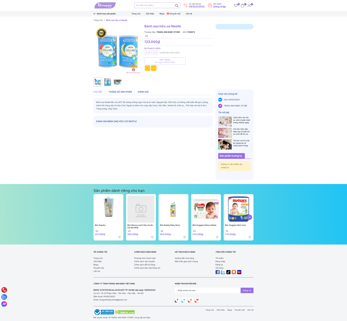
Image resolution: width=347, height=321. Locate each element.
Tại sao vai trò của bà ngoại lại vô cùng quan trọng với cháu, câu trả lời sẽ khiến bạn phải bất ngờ (242, 143)
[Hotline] (4, 290)
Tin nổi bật (223, 112)
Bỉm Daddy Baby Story (170, 225)
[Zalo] (4, 297)
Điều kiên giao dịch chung (186, 261)
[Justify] (177, 5)
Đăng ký (219, 264)
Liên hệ (189, 13)
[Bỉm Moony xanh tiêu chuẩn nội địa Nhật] (141, 209)
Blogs (162, 13)
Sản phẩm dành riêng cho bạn (119, 190)
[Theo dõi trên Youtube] (197, 299)
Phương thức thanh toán (145, 258)
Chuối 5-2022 (151, 52)
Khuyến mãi (175, 13)
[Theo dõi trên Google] (191, 299)
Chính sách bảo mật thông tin (147, 268)
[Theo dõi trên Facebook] (177, 299)
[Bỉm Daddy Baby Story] (173, 209)
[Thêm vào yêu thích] (147, 68)
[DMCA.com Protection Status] (124, 312)
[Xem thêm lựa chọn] (120, 237)
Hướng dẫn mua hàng (184, 258)
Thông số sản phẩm (120, 91)
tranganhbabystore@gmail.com (113, 300)
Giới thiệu (150, 13)
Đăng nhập (219, 6)
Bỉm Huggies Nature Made (204, 225)
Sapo (148, 317)
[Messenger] (4, 304)
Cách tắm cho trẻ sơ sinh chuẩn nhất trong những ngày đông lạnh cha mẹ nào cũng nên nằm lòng (241, 120)
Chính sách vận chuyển (144, 261)
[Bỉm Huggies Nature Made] (206, 209)
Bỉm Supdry (100, 225)
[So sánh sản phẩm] (249, 5)
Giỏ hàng (219, 268)
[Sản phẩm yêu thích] (235, 5)
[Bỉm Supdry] (108, 209)
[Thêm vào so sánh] (153, 68)
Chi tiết (98, 91)
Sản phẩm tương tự (231, 155)
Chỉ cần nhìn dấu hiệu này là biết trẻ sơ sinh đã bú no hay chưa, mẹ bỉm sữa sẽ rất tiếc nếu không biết (241, 131)
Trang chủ (135, 13)
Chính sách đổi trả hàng (144, 264)
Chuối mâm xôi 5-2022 (170, 52)
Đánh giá (143, 91)
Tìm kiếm (220, 258)
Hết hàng (165, 60)
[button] (249, 217)
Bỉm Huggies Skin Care (235, 225)
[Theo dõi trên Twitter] (184, 299)
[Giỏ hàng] (242, 5)
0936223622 (197, 6)
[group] (118, 50)
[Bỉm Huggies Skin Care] (238, 209)
